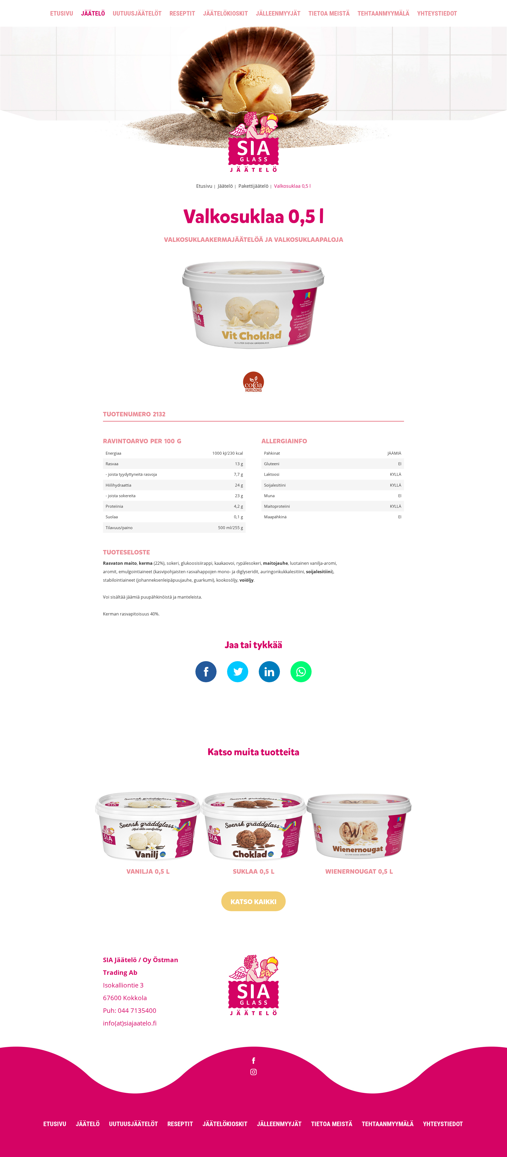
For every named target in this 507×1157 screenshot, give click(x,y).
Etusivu (61, 13)
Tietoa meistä (329, 13)
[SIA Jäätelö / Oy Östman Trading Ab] (253, 171)
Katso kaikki (253, 901)
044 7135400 (137, 1010)
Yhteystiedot (437, 13)
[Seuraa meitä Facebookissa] (253, 1061)
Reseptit (182, 13)
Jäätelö (93, 13)
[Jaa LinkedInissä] (269, 671)
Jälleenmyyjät (278, 13)
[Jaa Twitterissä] (237, 671)
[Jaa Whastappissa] (301, 671)
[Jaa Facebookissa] (206, 671)
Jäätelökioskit (225, 13)
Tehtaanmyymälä (383, 13)
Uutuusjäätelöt (137, 13)
